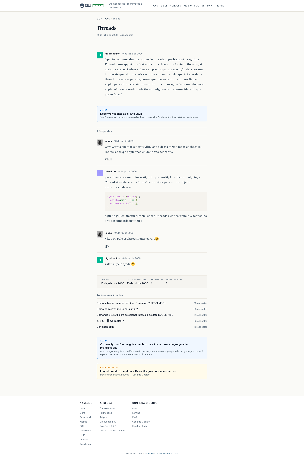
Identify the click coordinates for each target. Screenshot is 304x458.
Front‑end (175, 5)
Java (155, 5)
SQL (196, 5)
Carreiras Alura (107, 408)
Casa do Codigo (141, 421)
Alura (134, 408)
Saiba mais (150, 453)
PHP (209, 5)
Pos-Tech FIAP (108, 426)
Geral (164, 5)
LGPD (176, 453)
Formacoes (106, 412)
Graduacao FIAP (108, 421)
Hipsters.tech (139, 426)
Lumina (136, 412)
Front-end (85, 417)
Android (219, 5)
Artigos (103, 417)
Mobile (188, 5)
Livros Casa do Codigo (112, 430)
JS (203, 5)
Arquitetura (86, 444)
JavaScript (85, 430)
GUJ (99, 18)
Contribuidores (164, 453)
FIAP (134, 417)
